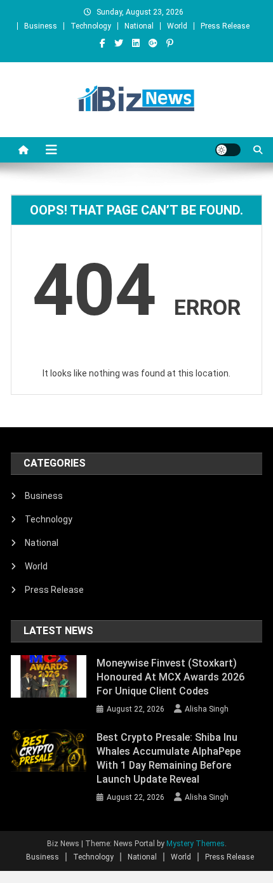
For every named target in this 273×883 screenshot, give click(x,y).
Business (40, 26)
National (139, 26)
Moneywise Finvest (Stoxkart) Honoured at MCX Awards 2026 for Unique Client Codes (170, 677)
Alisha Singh (207, 709)
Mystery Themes (195, 843)
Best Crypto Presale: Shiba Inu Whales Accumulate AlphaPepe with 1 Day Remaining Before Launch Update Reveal (169, 758)
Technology (90, 26)
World (177, 26)
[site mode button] (228, 149)
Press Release (225, 26)
